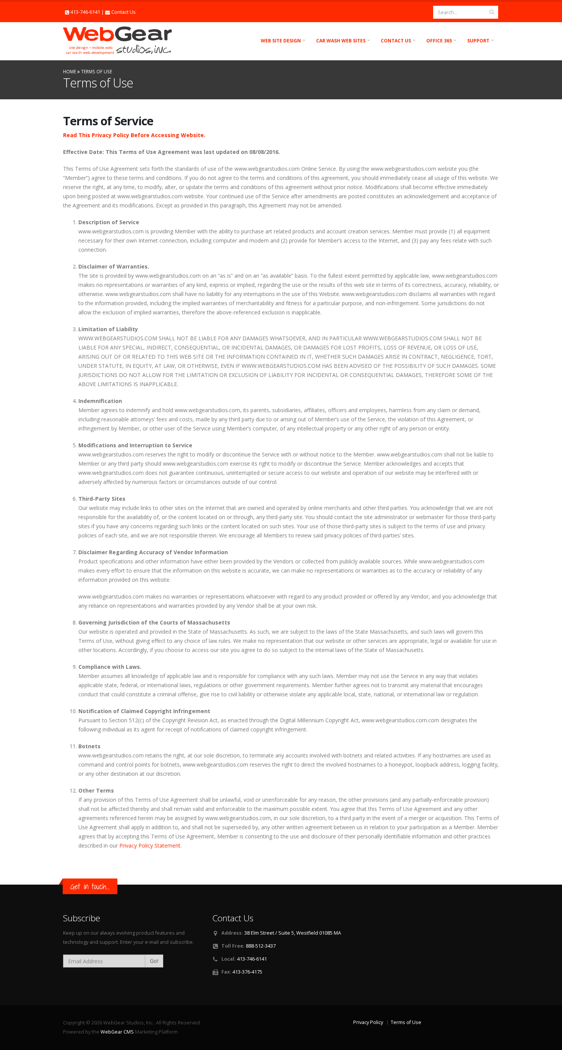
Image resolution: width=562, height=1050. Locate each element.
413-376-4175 (247, 972)
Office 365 (439, 40)
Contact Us (123, 12)
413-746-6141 (85, 12)
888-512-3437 (261, 946)
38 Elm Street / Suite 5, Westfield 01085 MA (292, 933)
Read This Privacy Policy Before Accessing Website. (134, 135)
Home (69, 71)
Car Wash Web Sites (340, 40)
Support (478, 40)
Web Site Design (281, 40)
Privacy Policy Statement (149, 845)
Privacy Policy (368, 1022)
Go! (154, 960)
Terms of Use (406, 1022)
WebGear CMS (117, 1032)
